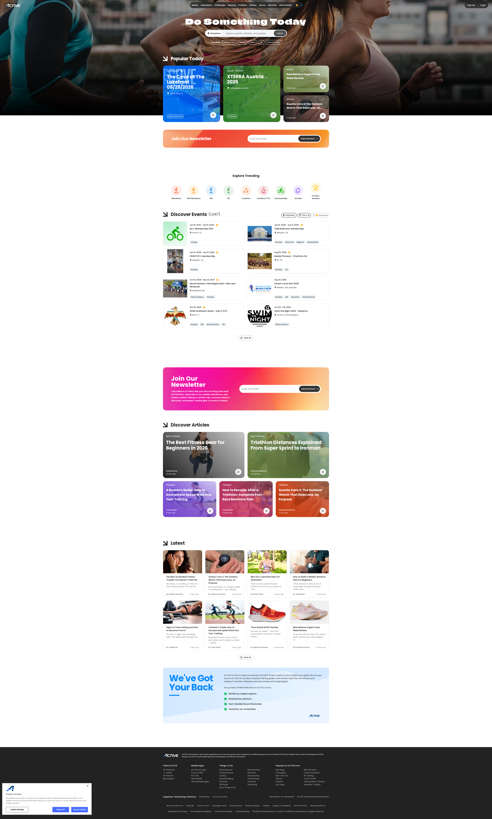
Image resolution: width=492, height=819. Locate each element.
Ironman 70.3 (229, 42)
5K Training (309, 775)
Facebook (170, 770)
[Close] (87, 786)
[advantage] (297, 5)
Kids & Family (285, 5)
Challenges (220, 5)
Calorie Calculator (312, 772)
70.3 (263, 193)
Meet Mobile (196, 778)
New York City (282, 775)
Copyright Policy (219, 805)
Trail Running (253, 778)
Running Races (225, 770)
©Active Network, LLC (265, 811)
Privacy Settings (252, 805)
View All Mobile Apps (200, 781)
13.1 (193, 193)
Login (483, 5)
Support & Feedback (282, 805)
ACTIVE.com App (198, 770)
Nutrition (272, 5)
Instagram (170, 778)
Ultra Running (253, 775)
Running (231, 5)
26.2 (176, 193)
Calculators (206, 5)
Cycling (222, 775)
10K (261, 42)
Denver (279, 778)
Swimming (252, 784)
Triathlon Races (226, 772)
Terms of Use (203, 805)
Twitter (169, 772)
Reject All (61, 809)
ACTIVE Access (300, 805)
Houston (279, 781)
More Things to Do (227, 787)
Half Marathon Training (314, 781)
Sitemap (190, 805)
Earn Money (204, 796)
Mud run (242, 42)
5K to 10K (195, 775)
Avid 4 (252, 42)
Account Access (220, 796)
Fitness (253, 5)
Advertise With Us (318, 805)
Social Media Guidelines (201, 811)
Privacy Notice (235, 805)
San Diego (280, 770)
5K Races (223, 781)
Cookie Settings (17, 809)
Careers (266, 805)
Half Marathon (254, 770)
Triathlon (242, 5)
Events (195, 5)
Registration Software (177, 811)
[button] (246, 33)
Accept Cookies (79, 809)
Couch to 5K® (197, 772)
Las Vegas (280, 784)
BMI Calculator (310, 770)
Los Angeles (281, 772)
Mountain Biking (273, 42)
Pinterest (169, 775)
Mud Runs (252, 781)
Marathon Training (312, 784)
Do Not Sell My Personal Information (313, 796)
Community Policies (223, 811)
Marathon (252, 772)
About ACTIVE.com (175, 805)
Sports (262, 5)
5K (228, 193)
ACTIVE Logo (168, 754)
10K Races (223, 784)
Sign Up (471, 5)
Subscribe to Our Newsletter (281, 796)
